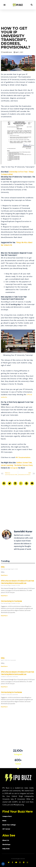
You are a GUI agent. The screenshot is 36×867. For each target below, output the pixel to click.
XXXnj (2, 567)
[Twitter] (8, 862)
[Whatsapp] (27, 862)
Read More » (4, 575)
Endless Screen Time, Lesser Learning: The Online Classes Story (17, 464)
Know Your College (9, 825)
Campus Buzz (7, 816)
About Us (5, 840)
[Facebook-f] (12, 862)
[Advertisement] (18, 17)
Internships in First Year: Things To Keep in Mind (17, 173)
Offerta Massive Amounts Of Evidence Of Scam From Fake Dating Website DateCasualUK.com (17, 582)
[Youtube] (16, 862)
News (4, 820)
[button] (4, 4)
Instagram (14, 468)
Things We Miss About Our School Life (17, 244)
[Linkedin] (23, 862)
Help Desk (6, 849)
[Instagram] (20, 862)
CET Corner (6, 829)
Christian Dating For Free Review (11, 601)
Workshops (6, 844)
